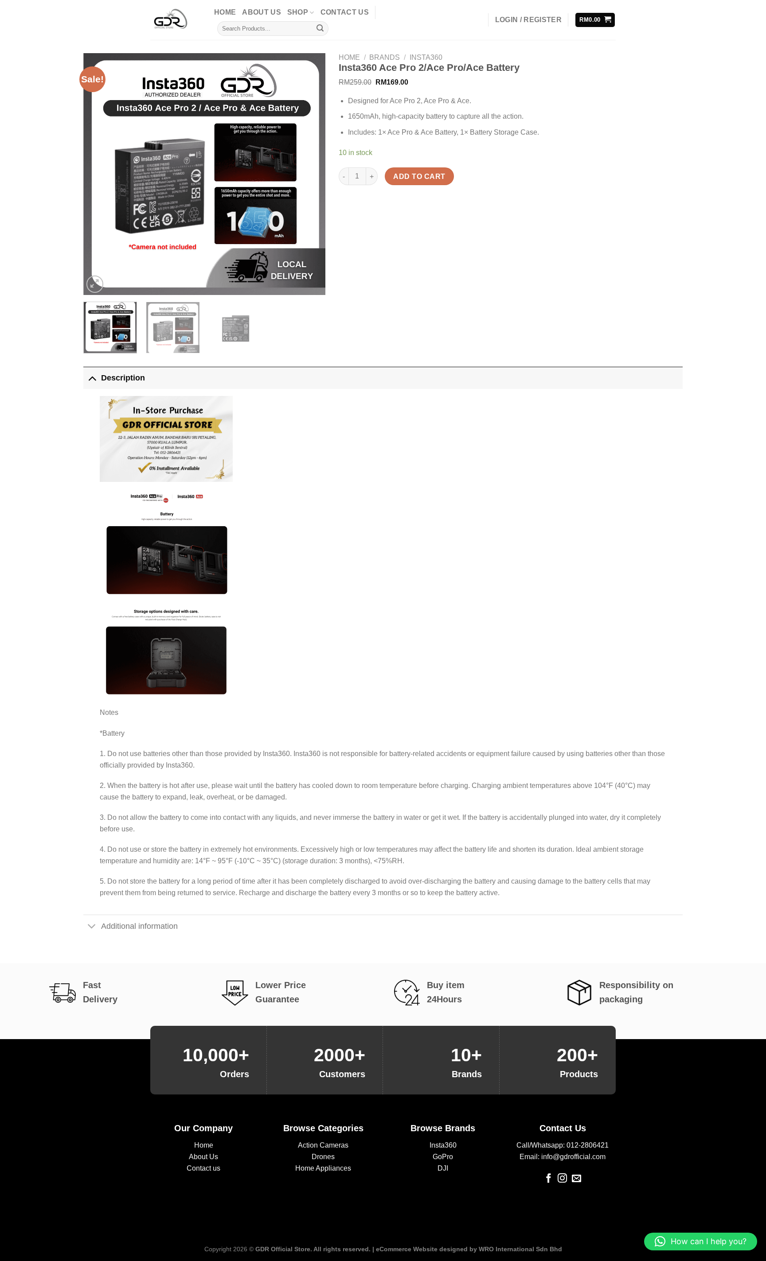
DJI (443, 1168)
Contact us (203, 1168)
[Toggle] (92, 377)
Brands (384, 57)
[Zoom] (95, 284)
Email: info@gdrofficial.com (563, 1156)
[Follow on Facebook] (548, 1179)
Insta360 (426, 57)
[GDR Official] (175, 20)
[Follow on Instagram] (562, 1179)
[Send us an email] (576, 1179)
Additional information (139, 926)
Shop (297, 12)
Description (123, 377)
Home (225, 12)
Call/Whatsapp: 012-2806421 (562, 1145)
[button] (700, 1241)
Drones (323, 1156)
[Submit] (320, 28)
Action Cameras (323, 1145)
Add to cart (419, 176)
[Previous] (99, 174)
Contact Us (344, 12)
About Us (261, 12)
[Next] (309, 174)
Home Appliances (323, 1168)
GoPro (443, 1156)
